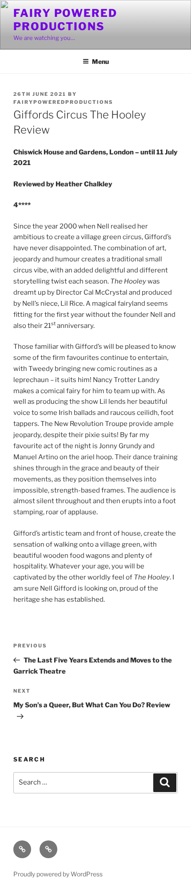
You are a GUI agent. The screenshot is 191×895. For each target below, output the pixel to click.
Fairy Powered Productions (65, 20)
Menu (100, 61)
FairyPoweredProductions (63, 102)
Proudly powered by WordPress (58, 874)
